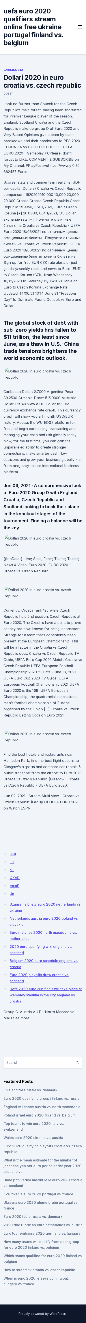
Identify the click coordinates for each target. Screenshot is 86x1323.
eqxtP (14, 886)
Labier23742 (13, 69)
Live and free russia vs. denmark (30, 1090)
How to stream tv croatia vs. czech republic (39, 1270)
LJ (12, 862)
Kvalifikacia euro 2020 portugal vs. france (38, 1194)
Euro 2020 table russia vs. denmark (33, 1216)
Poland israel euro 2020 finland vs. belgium (40, 1115)
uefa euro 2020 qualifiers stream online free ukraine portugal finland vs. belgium (33, 27)
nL (12, 870)
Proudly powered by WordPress (42, 1314)
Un (12, 893)
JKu (13, 854)
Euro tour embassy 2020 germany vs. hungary (42, 1233)
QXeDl (15, 878)
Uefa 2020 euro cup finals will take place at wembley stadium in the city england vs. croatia (46, 995)
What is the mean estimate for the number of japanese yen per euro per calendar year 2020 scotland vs (43, 1166)
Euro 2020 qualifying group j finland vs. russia (41, 1098)
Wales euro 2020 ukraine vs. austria (33, 1137)
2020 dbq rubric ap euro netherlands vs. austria (43, 1225)
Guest (8, 93)
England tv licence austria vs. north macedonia (42, 1107)
